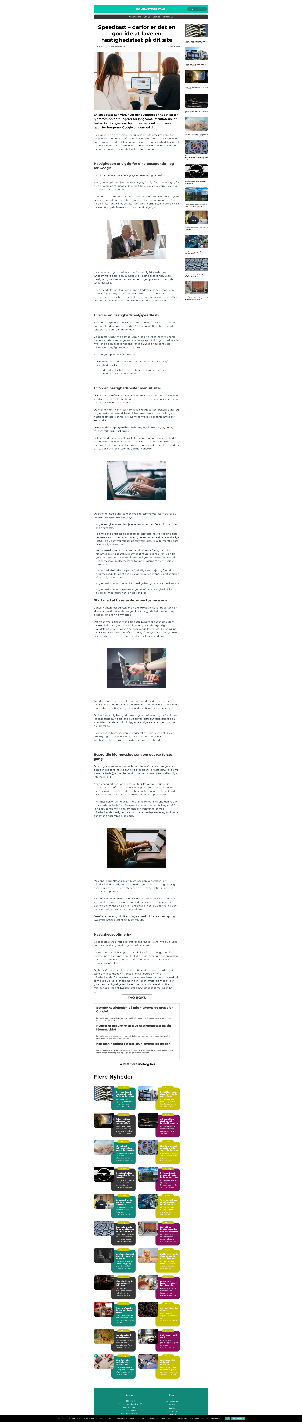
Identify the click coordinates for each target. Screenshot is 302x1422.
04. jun (168, 1115)
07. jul (123, 1088)
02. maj (123, 1196)
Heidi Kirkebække (116, 47)
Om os (147, 17)
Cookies (156, 17)
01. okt (167, 1331)
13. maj (167, 1142)
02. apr (167, 1223)
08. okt (167, 1304)
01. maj (167, 1196)
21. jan (167, 1250)
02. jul (123, 1115)
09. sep (123, 1356)
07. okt (123, 1331)
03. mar (123, 1250)
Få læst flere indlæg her (136, 1064)
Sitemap (172, 1415)
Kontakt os (167, 17)
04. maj (167, 1169)
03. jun (123, 1142)
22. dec (123, 1277)
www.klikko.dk (132, 1413)
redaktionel (174, 47)
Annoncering (135, 17)
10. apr (123, 1223)
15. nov (167, 1277)
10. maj (123, 1169)
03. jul (167, 1088)
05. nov (123, 1304)
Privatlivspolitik (238, 1418)
